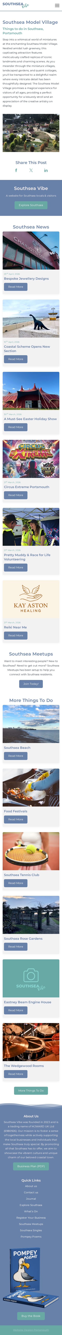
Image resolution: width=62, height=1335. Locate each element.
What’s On (31, 1211)
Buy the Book (30, 1316)
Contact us (31, 1192)
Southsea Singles (31, 1230)
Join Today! (31, 683)
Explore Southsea (31, 205)
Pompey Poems (31, 1236)
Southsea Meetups (31, 1224)
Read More (15, 286)
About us (31, 1186)
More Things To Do (31, 1090)
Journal (31, 1198)
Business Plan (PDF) (31, 1166)
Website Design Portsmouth (31, 1330)
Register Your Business (31, 1217)
